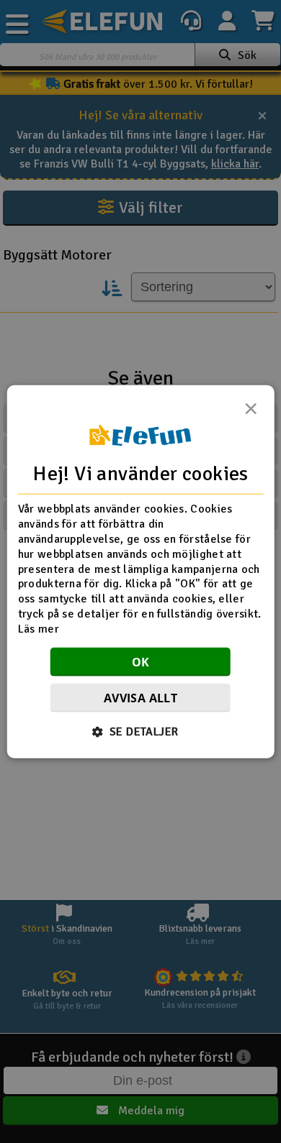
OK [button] (141, 661)
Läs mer (38, 628)
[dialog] (141, 571)
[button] (141, 731)
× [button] (251, 412)
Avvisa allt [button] (140, 697)
